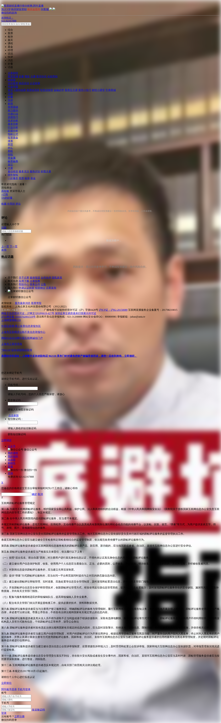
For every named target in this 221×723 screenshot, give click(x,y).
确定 (34, 494)
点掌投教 (35, 281)
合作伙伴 (46, 277)
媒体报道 (35, 277)
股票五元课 (71, 90)
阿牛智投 (13, 174)
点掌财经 (13, 73)
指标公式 (13, 134)
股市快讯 (41, 76)
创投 (10, 154)
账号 (3, 692)
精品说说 (24, 83)
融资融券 (13, 161)
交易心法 (13, 113)
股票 (21, 178)
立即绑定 (6, 440)
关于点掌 (24, 277)
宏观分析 (13, 130)
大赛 (10, 168)
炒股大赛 (46, 171)
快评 (10, 100)
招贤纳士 (40, 287)
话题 (10, 93)
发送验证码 (38, 709)
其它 (10, 164)
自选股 (12, 459)
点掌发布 (51, 287)
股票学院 (36, 303)
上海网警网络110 (11, 320)
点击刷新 (13, 415)
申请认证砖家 (26, 287)
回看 (21, 76)
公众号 (12, 446)
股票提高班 (33, 90)
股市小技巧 (84, 90)
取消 (40, 494)
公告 (43, 284)
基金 (33, 178)
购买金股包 (33, 9)
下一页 (13, 246)
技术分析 (13, 120)
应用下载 (24, 281)
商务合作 (35, 284)
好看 (10, 96)
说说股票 (13, 83)
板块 (27, 178)
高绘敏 (5, 191)
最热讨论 (35, 171)
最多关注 (24, 171)
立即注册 (19, 716)
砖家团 (12, 80)
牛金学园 (13, 86)
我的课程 (13, 453)
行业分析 (13, 127)
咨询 (10, 473)
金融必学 (59, 90)
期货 (10, 144)
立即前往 (6, 683)
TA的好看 (6, 197)
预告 (27, 76)
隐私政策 (57, 277)
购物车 (12, 463)
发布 (3, 249)
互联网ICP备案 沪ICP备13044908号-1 (22, 310)
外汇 (10, 147)
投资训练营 (46, 90)
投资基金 (13, 137)
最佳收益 (13, 171)
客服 (10, 466)
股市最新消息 (22, 303)
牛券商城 (110, 90)
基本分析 (13, 124)
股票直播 (13, 76)
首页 (10, 90)
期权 (10, 151)
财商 (10, 103)
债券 (10, 141)
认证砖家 (35, 83)
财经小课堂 (98, 90)
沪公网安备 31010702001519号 (18, 316)
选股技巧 (13, 117)
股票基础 (13, 107)
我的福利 (13, 456)
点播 (33, 76)
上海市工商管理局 (11, 344)
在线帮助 (52, 76)
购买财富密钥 (19, 9)
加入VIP (6, 9)
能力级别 (13, 110)
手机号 (5, 703)
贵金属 (12, 158)
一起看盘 (13, 178)
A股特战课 (20, 90)
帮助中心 (24, 284)
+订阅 (4, 194)
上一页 (5, 246)
